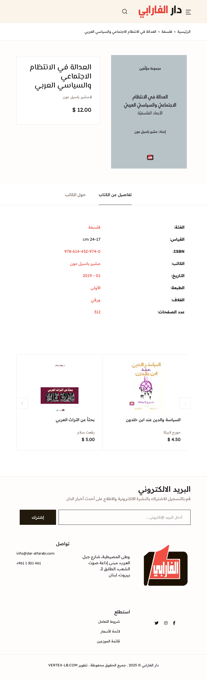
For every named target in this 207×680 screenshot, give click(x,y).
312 (97, 311)
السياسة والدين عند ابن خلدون (153, 419)
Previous (22, 403)
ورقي (95, 299)
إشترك (38, 517)
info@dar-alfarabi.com (35, 553)
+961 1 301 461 (28, 563)
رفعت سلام (86, 432)
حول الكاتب (75, 194)
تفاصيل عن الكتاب (115, 194)
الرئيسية (184, 31)
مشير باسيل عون (76, 97)
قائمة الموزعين (108, 641)
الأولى (95, 287)
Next (185, 403)
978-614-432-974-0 (82, 251)
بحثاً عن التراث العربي (75, 419)
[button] (188, 11)
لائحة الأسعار (110, 631)
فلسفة (167, 31)
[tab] (115, 194)
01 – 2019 (91, 275)
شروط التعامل (109, 621)
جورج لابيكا (172, 432)
